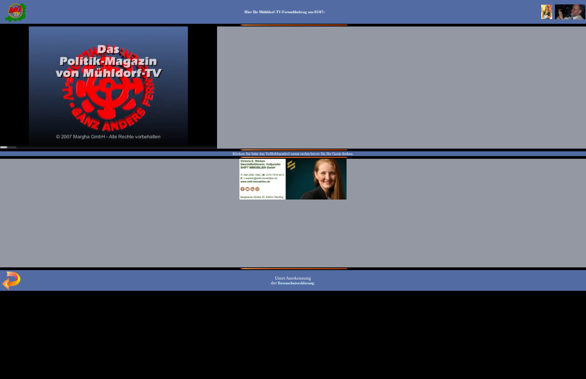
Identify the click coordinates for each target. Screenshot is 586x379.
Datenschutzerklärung (296, 283)
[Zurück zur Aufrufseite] (11, 289)
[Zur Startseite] (15, 22)
